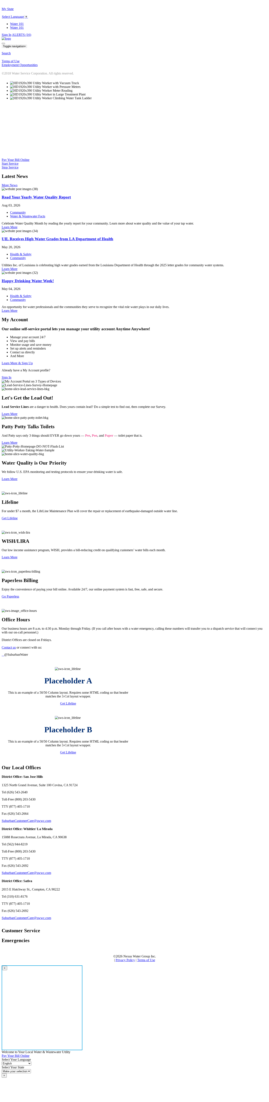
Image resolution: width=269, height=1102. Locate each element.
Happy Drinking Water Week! (28, 281)
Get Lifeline (10, 518)
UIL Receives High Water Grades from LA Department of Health (57, 239)
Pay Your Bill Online (15, 160)
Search (6, 53)
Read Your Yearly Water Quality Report (36, 197)
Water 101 (17, 24)
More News (9, 185)
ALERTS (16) (21, 35)
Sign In (6, 35)
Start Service (10, 163)
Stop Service (10, 167)
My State (8, 9)
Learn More (9, 227)
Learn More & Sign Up (17, 363)
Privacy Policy (125, 960)
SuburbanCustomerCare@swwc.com (26, 821)
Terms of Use (146, 960)
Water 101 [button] (17, 27)
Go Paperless (10, 596)
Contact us (9, 647)
